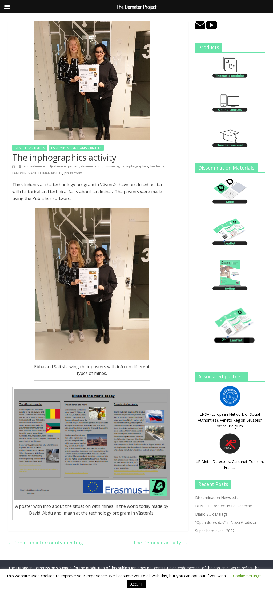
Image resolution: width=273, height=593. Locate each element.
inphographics (137, 166)
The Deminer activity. (160, 542)
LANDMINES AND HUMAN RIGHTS (76, 148)
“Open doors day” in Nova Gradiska (225, 522)
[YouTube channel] (211, 24)
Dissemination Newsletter (217, 497)
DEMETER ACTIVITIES (30, 148)
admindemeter (35, 166)
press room (73, 173)
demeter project (66, 166)
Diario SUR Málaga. (211, 514)
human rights (114, 166)
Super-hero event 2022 (215, 530)
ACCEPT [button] (136, 584)
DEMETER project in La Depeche (223, 505)
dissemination (91, 166)
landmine (157, 166)
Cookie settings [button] (247, 575)
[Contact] (200, 24)
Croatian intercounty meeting (45, 542)
